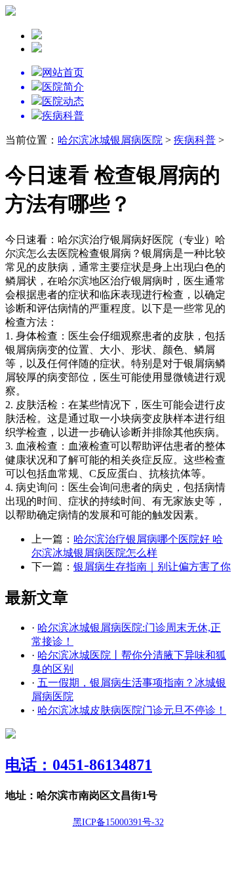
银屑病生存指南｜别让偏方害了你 (152, 566)
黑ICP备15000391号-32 (118, 822)
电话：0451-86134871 (78, 764)
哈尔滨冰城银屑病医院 (110, 140)
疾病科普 (195, 140)
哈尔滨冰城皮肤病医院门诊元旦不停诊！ (131, 710)
